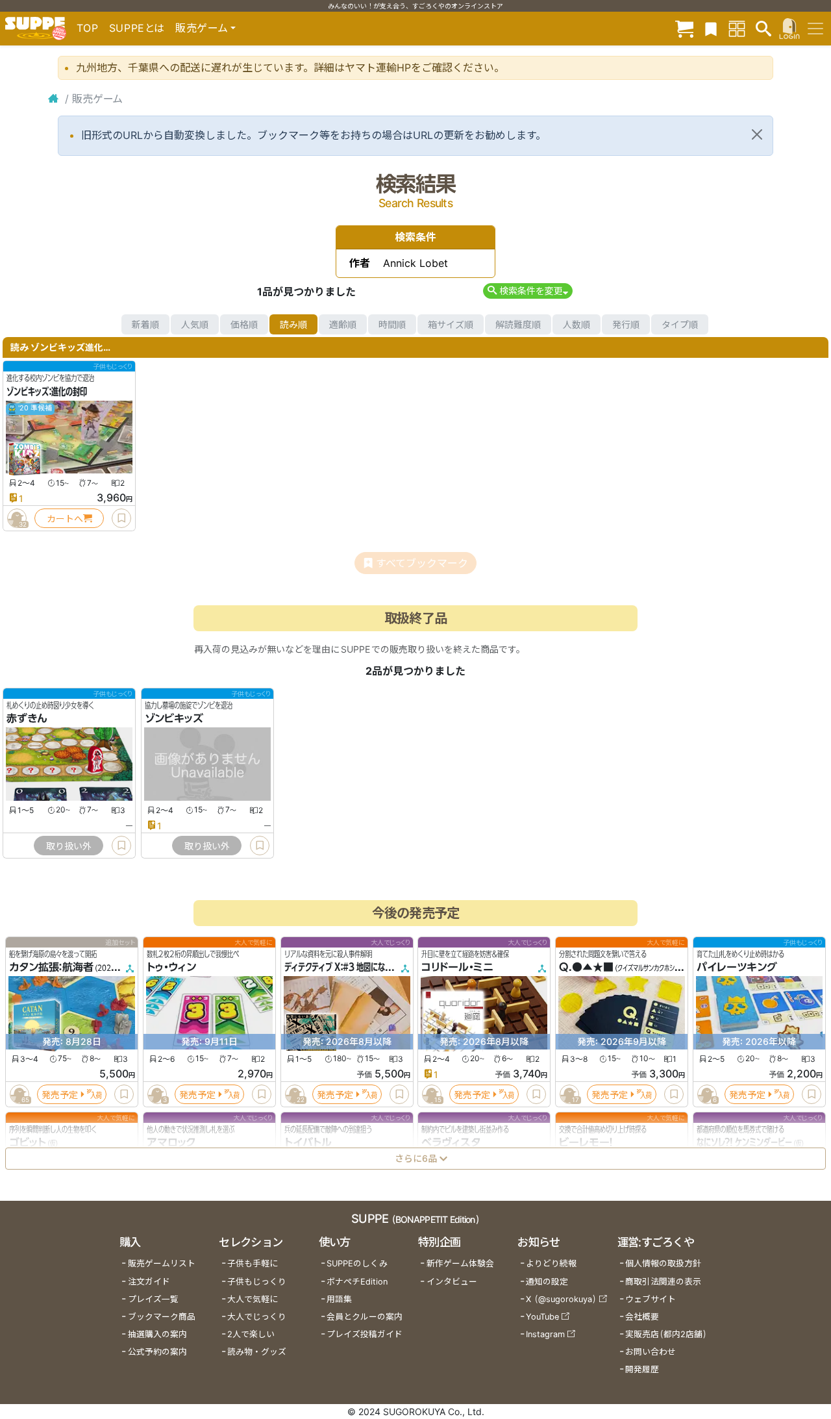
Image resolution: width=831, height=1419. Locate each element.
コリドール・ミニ (457, 967)
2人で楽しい (251, 1334)
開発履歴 (642, 1369)
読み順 (293, 324)
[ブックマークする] (121, 518)
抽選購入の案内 (157, 1334)
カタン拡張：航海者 (51, 967)
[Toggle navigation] (815, 29)
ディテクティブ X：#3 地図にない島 (341, 967)
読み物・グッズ (256, 1352)
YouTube (542, 1317)
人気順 (194, 324)
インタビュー (452, 1282)
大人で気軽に (252, 1299)
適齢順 (342, 324)
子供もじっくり (256, 1282)
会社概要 (642, 1317)
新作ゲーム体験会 (460, 1263)
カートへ (65, 518)
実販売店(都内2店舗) (666, 1334)
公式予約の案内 (157, 1352)
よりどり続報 (551, 1263)
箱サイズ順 (450, 324)
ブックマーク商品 (161, 1317)
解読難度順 (518, 324)
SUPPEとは (137, 27)
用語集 (339, 1299)
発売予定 (60, 1094)
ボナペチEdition (357, 1282)
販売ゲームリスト (161, 1263)
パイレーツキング (737, 967)
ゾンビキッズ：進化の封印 (46, 391)
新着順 (145, 324)
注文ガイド (149, 1282)
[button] (527, 290)
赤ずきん (26, 719)
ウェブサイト (650, 1299)
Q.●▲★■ (586, 967)
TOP (88, 27)
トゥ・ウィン (171, 967)
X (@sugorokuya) (561, 1299)
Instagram (545, 1334)
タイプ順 (680, 324)
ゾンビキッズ (174, 719)
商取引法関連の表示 (663, 1282)
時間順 (392, 324)
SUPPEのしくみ (357, 1263)
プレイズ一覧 (153, 1299)
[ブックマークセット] (711, 28)
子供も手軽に (252, 1263)
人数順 (576, 324)
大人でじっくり (256, 1317)
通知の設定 (547, 1282)
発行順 (625, 324)
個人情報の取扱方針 (663, 1263)
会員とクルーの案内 (365, 1317)
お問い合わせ (650, 1352)
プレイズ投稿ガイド (365, 1334)
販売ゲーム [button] (201, 27)
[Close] (757, 134)
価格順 (244, 324)
